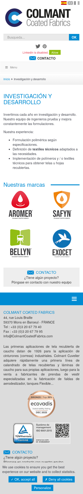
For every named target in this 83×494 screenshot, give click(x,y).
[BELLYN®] (21, 245)
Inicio (6, 79)
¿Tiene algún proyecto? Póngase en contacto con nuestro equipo (41, 277)
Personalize (42, 487)
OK (74, 37)
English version (70, 3)
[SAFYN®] (62, 206)
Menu (13, 67)
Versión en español (64, 3)
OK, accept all (24, 479)
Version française (77, 3)
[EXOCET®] (62, 245)
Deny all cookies (60, 479)
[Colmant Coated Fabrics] (37, 18)
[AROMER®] (21, 206)
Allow (54, 52)
